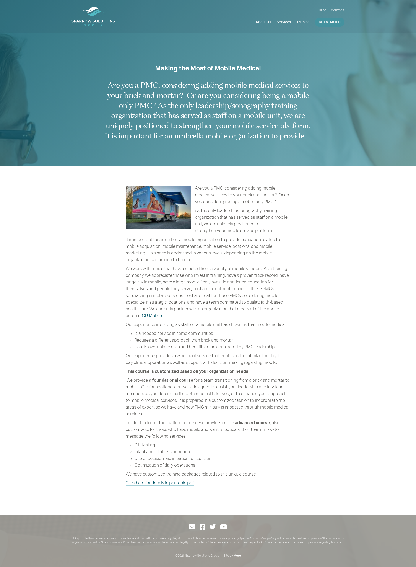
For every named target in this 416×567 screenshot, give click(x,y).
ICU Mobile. (151, 316)
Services (284, 22)
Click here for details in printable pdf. (160, 483)
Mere (237, 555)
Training (303, 22)
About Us (263, 22)
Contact (337, 10)
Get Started (330, 22)
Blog (323, 10)
